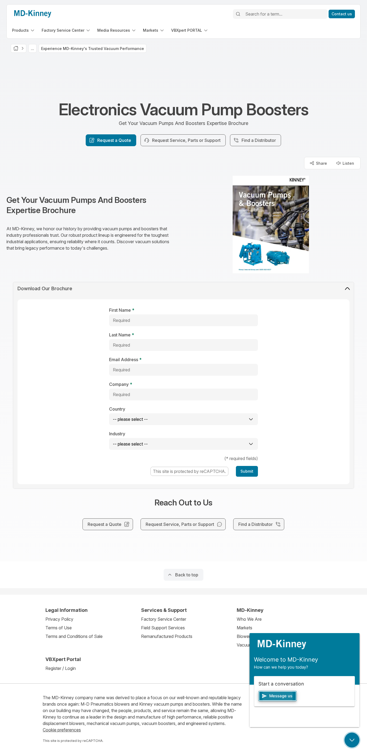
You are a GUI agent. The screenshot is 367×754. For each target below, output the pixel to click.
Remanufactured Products (166, 636)
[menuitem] (23, 30)
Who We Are (249, 619)
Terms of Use (58, 627)
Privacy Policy (59, 619)
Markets (244, 627)
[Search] (238, 14)
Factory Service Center (163, 619)
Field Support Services (163, 627)
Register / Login (60, 668)
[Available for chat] (351, 740)
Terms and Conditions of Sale (74, 636)
